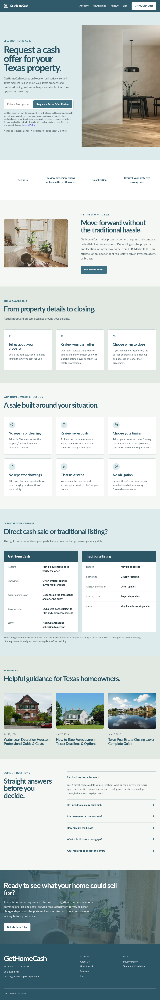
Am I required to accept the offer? (86, 851)
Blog (125, 6)
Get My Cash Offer (144, 6)
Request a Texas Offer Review (52, 104)
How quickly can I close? (80, 828)
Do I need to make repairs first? (84, 805)
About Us (84, 6)
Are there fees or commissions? (84, 816)
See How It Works (94, 270)
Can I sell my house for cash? (83, 777)
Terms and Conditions (134, 966)
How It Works (99, 6)
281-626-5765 (12, 972)
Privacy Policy (28, 125)
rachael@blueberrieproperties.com (21, 976)
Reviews (115, 6)
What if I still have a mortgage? (84, 839)
